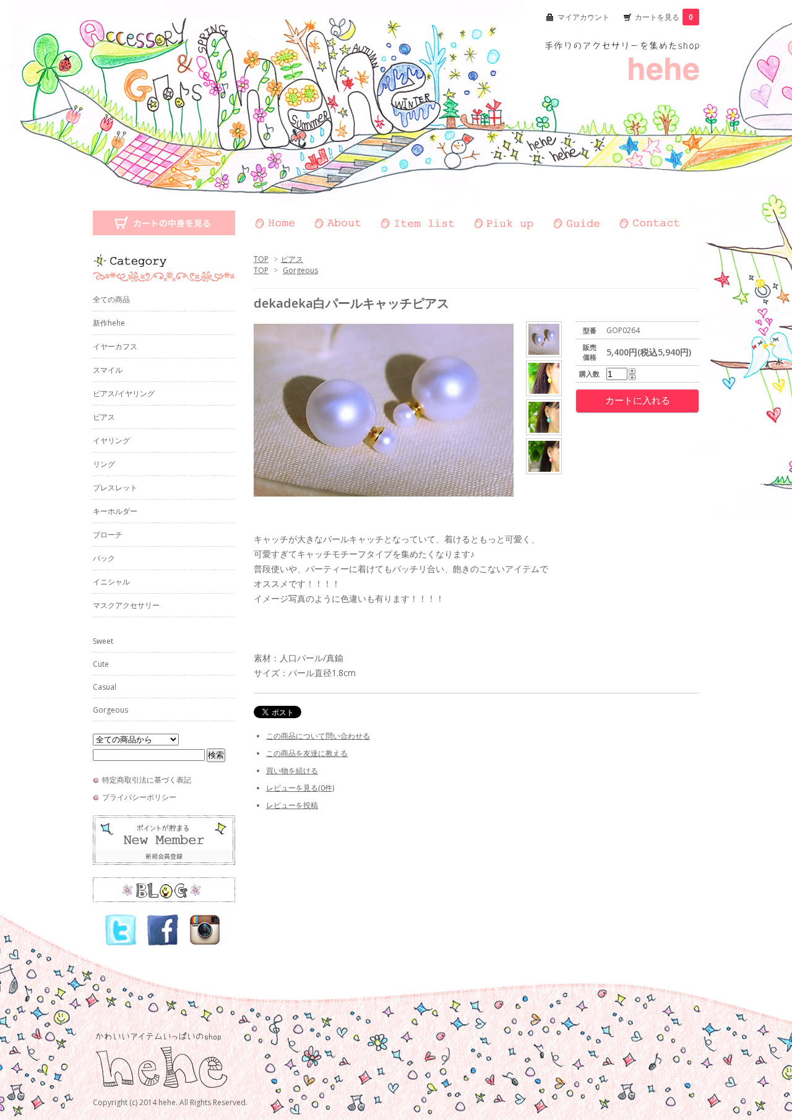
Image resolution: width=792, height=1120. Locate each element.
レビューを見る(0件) (300, 788)
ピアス (292, 259)
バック (104, 558)
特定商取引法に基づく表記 (146, 780)
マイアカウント (583, 17)
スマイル (108, 370)
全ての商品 (111, 299)
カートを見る (664, 17)
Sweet (103, 641)
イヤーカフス (115, 346)
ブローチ (108, 534)
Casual (104, 687)
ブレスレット (115, 487)
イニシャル (111, 581)
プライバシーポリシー (139, 797)
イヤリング (111, 440)
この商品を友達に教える (307, 753)
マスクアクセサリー (126, 605)
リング (104, 464)
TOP (261, 259)
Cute (101, 664)
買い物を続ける (292, 770)
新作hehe (109, 323)
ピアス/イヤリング (124, 393)
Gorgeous (300, 270)
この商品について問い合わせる (318, 736)
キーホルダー (115, 511)
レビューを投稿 (292, 805)
